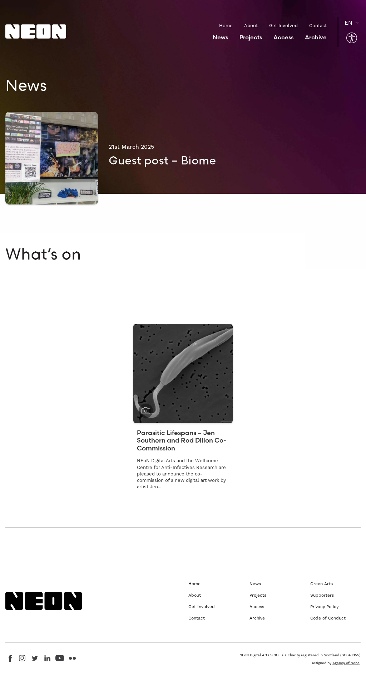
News (220, 37)
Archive (316, 37)
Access (283, 37)
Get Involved (283, 25)
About (251, 25)
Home (226, 25)
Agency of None (346, 663)
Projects (250, 37)
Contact (318, 25)
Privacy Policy (324, 606)
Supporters (322, 595)
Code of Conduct (328, 618)
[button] (351, 37)
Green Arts (321, 583)
